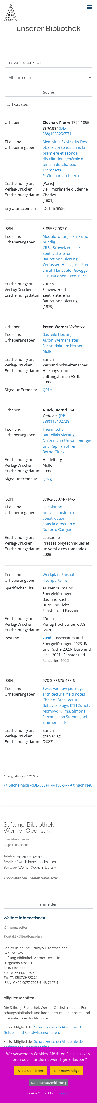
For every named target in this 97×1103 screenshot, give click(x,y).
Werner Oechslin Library (37, 867)
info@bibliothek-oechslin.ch (35, 862)
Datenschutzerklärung (48, 1082)
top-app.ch (62, 1093)
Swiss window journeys (63, 688)
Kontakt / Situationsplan (23, 936)
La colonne (52, 507)
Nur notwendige (67, 1070)
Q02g (47, 479)
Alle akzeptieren (30, 1070)
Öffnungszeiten (16, 927)
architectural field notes (64, 694)
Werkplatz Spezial (58, 574)
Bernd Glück (53, 451)
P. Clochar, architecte (61, 175)
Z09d (47, 638)
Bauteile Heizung (58, 334)
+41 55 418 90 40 (29, 856)
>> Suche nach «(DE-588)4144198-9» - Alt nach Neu (48, 785)
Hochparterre (55, 580)
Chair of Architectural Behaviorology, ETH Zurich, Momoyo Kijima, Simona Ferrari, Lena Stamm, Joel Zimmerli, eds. (66, 711)
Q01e (47, 389)
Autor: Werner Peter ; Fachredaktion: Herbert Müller (63, 346)
